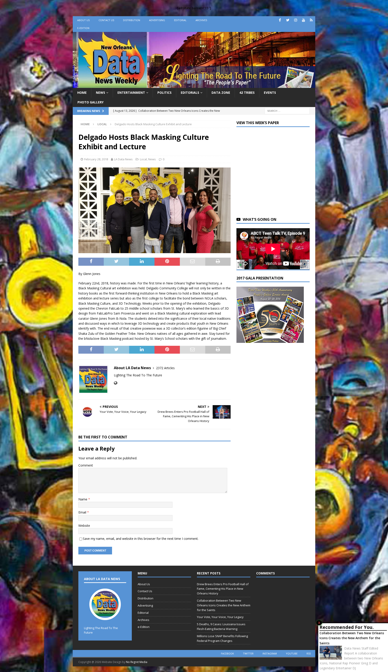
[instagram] (296, 20)
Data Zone (221, 92)
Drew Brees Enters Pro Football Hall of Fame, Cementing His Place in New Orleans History (223, 589)
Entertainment (131, 92)
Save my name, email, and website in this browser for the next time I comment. (140, 538)
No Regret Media (136, 662)
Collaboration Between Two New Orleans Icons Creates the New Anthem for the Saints (352, 638)
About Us (83, 20)
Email (82, 512)
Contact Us (106, 20)
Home (82, 92)
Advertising (157, 20)
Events (270, 92)
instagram (269, 653)
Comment (85, 465)
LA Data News (123, 159)
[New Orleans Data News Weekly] (194, 85)
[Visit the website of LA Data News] (115, 383)
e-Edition (83, 28)
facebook (227, 653)
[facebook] (280, 20)
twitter (248, 653)
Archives (201, 20)
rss (308, 653)
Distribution (131, 20)
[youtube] (303, 20)
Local (143, 159)
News (100, 92)
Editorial (180, 20)
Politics (164, 92)
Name (83, 499)
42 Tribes (247, 92)
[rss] (311, 20)
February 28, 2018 (96, 159)
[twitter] (288, 20)
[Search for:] (287, 110)
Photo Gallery (90, 102)
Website (84, 525)
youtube (292, 653)
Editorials (190, 92)
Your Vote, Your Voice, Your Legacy (220, 617)
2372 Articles (165, 368)
